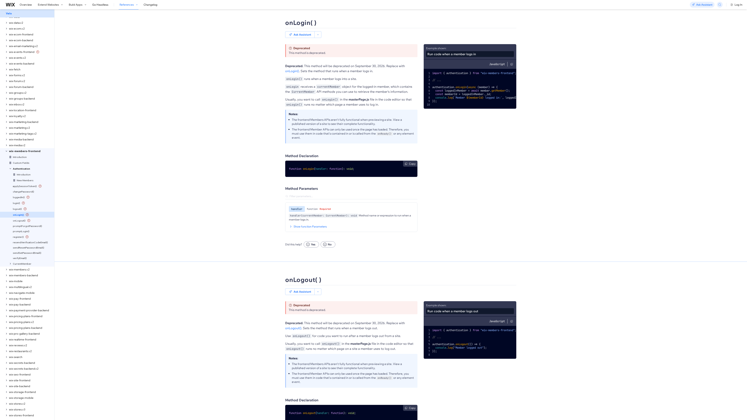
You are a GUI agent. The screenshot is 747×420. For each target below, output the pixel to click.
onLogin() (292, 71)
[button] (299, 35)
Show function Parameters (310, 226)
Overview (26, 4)
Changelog (150, 4)
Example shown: (436, 48)
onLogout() (293, 328)
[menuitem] (27, 13)
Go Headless (100, 4)
